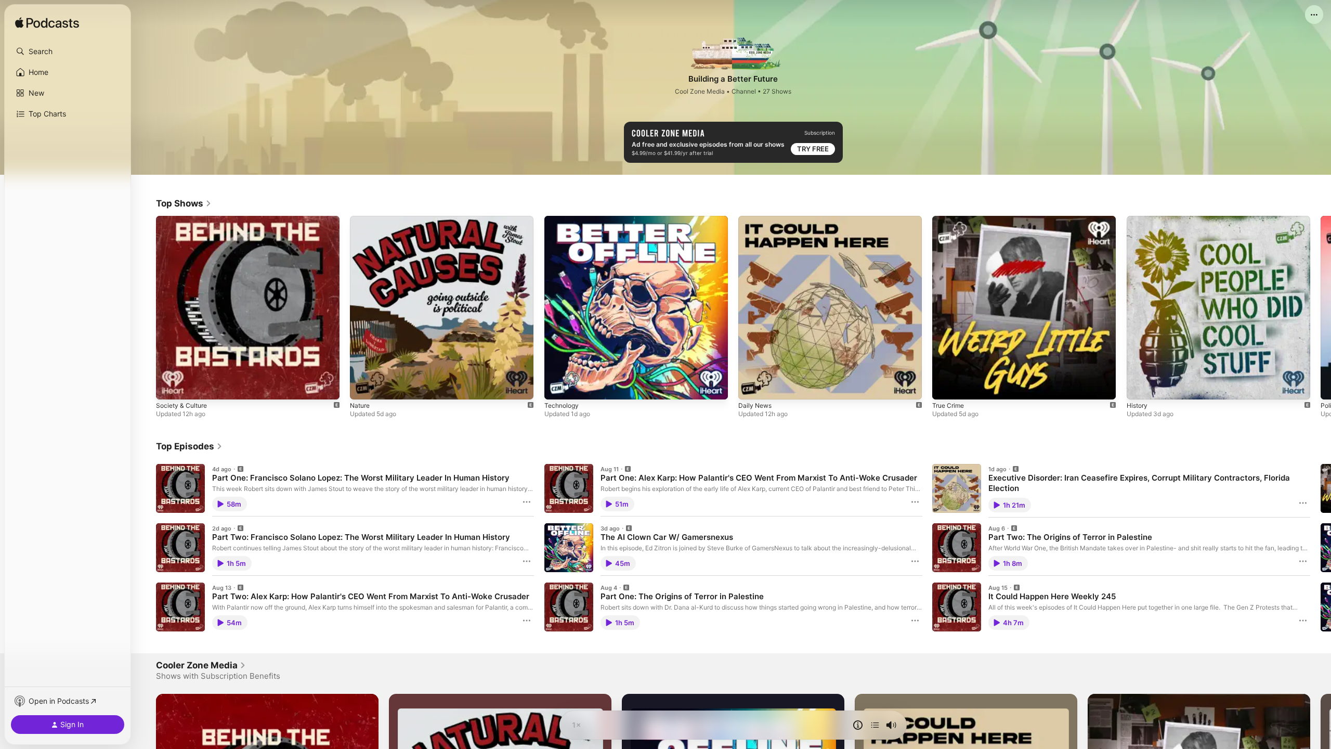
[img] (47, 23)
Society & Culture (184, 220)
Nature (361, 220)
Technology (563, 220)
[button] (67, 51)
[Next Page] (1320, 307)
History (1138, 220)
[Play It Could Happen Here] (751, 386)
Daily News (756, 220)
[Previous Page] (145, 307)
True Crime (950, 220)
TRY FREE (813, 149)
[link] (184, 203)
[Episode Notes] (858, 725)
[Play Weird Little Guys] (945, 386)
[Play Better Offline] (557, 386)
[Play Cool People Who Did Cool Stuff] (1139, 386)
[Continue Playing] (875, 725)
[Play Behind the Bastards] (169, 386)
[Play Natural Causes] (363, 386)
